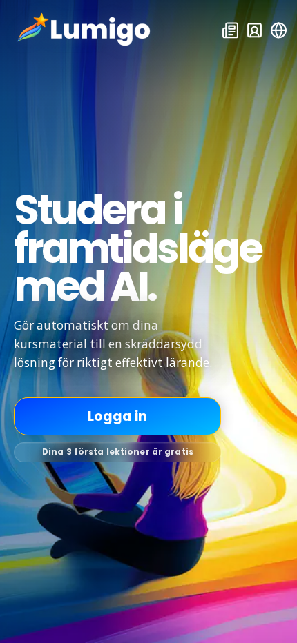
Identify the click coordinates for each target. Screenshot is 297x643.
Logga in (117, 416)
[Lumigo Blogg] (230, 29)
